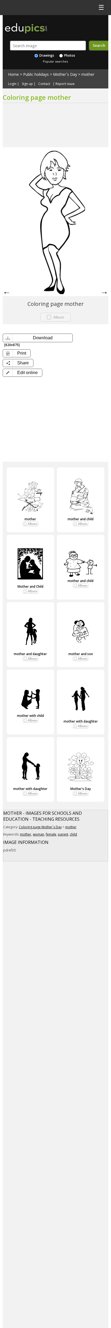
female (51, 834)
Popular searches (55, 61)
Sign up (27, 83)
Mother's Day (80, 788)
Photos (69, 55)
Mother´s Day (65, 74)
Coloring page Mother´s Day (40, 827)
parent (63, 834)
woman (38, 834)
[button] (22, 373)
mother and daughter (30, 654)
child (73, 834)
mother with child (30, 715)
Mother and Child (30, 586)
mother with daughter (81, 721)
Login (12, 83)
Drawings (46, 55)
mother (87, 74)
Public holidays (36, 74)
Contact (44, 83)
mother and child (80, 519)
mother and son (80, 654)
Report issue (65, 83)
